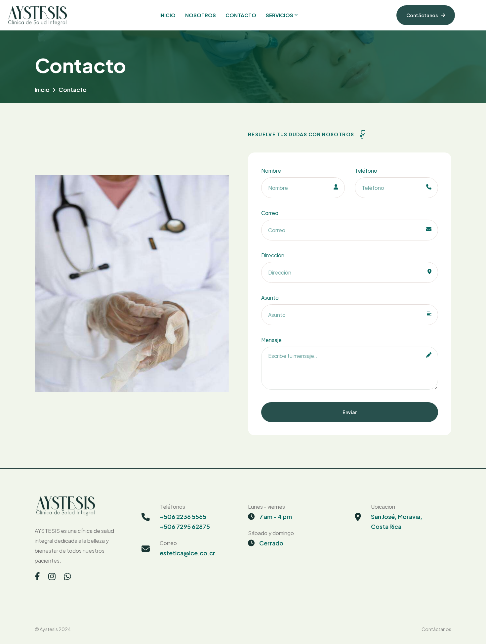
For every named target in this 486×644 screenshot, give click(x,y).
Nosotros (200, 15)
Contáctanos (422, 15)
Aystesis (49, 629)
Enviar (350, 412)
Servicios (279, 15)
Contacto (240, 15)
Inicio (167, 15)
